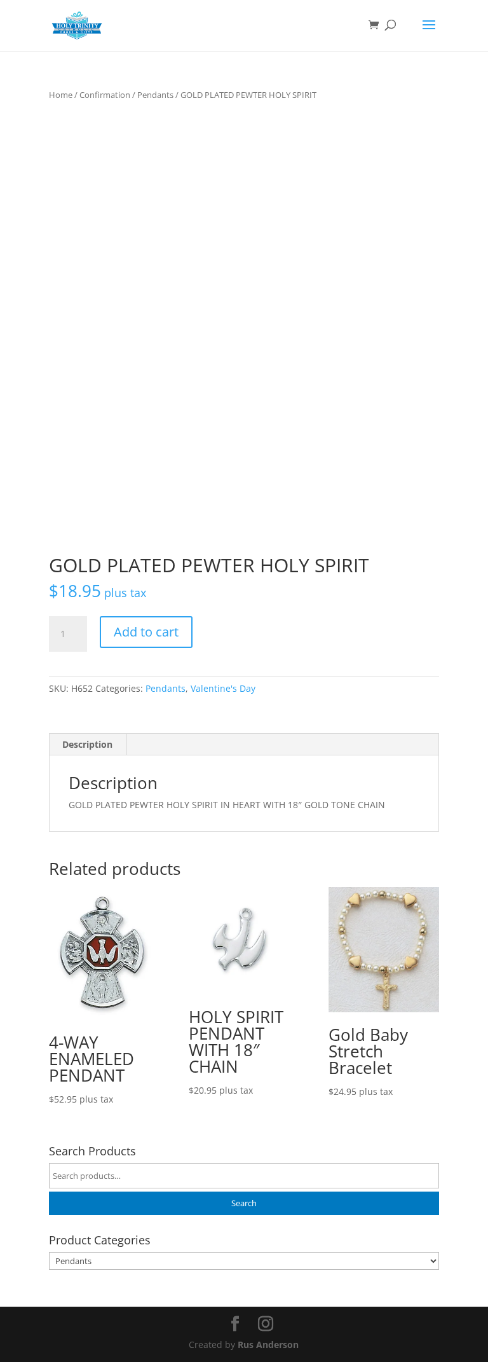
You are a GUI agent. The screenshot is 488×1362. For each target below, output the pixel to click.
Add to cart (146, 631)
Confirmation (104, 94)
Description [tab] (87, 744)
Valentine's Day (223, 688)
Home (60, 94)
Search (244, 1203)
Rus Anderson (268, 1344)
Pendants (155, 94)
